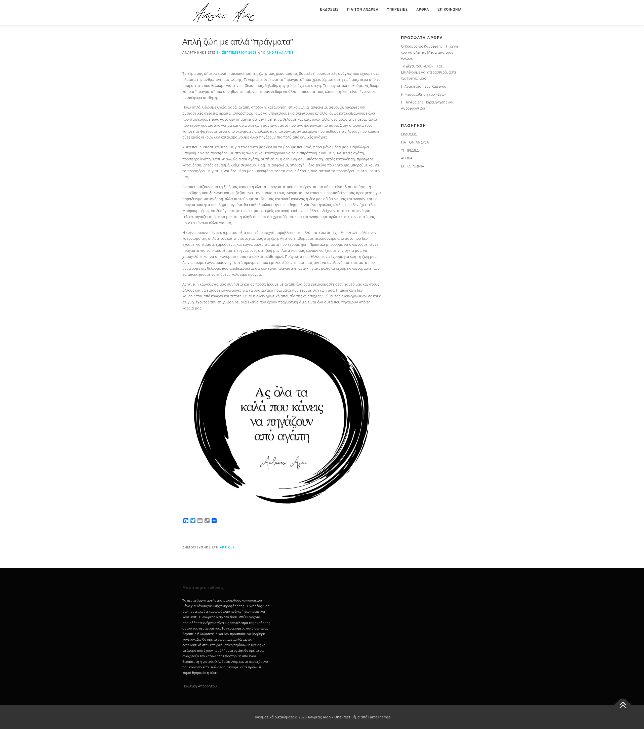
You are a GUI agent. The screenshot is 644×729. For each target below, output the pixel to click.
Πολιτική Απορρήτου (199, 686)
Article (227, 547)
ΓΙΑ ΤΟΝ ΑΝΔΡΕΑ (362, 9)
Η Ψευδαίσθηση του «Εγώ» (423, 94)
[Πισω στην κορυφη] (623, 705)
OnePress (342, 717)
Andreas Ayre (280, 52)
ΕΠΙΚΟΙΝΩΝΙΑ (449, 9)
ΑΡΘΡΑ (422, 9)
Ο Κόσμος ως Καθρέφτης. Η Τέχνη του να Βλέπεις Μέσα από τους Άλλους (429, 52)
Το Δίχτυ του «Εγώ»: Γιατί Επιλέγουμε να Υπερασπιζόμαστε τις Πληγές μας (429, 72)
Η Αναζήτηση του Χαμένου (423, 86)
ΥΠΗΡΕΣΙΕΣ (397, 9)
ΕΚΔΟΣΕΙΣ (329, 9)
